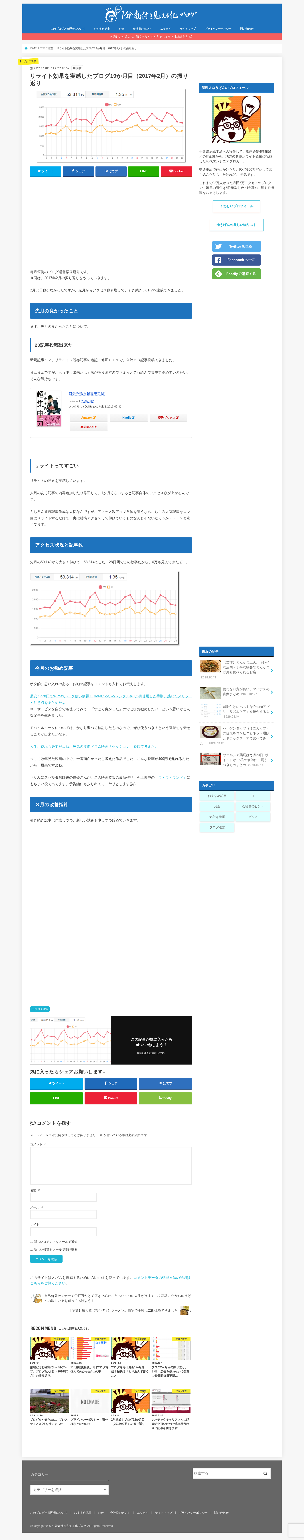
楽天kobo (87, 427)
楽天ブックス (166, 417)
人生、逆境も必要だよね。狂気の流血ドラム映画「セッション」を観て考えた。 (94, 746)
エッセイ (165, 28)
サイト (34, 1224)
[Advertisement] (111, 225)
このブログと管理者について (68, 28)
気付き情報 (217, 817)
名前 (35, 1190)
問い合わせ (246, 28)
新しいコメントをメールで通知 (55, 1241)
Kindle (126, 417)
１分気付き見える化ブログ (69, 1526)
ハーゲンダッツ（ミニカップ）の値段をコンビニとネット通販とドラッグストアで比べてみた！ (235, 736)
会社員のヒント (142, 28)
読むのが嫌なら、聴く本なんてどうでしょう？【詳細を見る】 (153, 36)
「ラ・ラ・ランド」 (171, 777)
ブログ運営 (41, 1009)
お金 (121, 28)
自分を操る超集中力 (85, 393)
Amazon (87, 417)
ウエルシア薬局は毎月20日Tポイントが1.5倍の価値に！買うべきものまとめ (245, 760)
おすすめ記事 (102, 28)
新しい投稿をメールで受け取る (55, 1249)
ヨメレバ (86, 401)
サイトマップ (188, 28)
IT (252, 796)
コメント (38, 1144)
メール (36, 1207)
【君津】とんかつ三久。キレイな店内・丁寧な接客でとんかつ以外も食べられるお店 (235, 670)
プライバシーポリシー (218, 28)
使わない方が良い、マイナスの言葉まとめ (246, 691)
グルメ (253, 817)
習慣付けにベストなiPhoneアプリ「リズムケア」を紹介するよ (246, 711)
